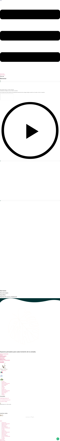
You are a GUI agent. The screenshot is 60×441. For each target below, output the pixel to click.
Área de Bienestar (5, 384)
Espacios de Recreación (6, 383)
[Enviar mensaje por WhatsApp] (57, 439)
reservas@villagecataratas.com (5, 399)
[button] (30, 130)
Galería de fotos (4, 424)
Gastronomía (4, 385)
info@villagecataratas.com (4, 398)
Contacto (3, 387)
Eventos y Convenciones (6, 427)
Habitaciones (4, 382)
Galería (3, 386)
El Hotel (3, 381)
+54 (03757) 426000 (3, 401)
